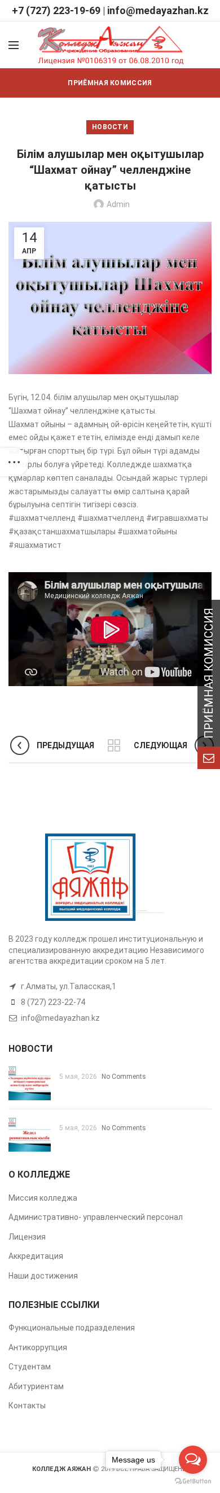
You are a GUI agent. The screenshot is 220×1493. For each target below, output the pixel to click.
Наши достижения (43, 1275)
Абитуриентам (36, 1386)
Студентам (29, 1366)
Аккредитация (35, 1256)
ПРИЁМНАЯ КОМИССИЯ (110, 83)
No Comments (124, 1077)
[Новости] (113, 745)
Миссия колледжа (42, 1197)
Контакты (27, 1405)
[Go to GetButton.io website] (193, 1481)
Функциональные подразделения (71, 1327)
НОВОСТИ (110, 127)
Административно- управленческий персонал (95, 1217)
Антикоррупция (37, 1347)
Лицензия (27, 1236)
